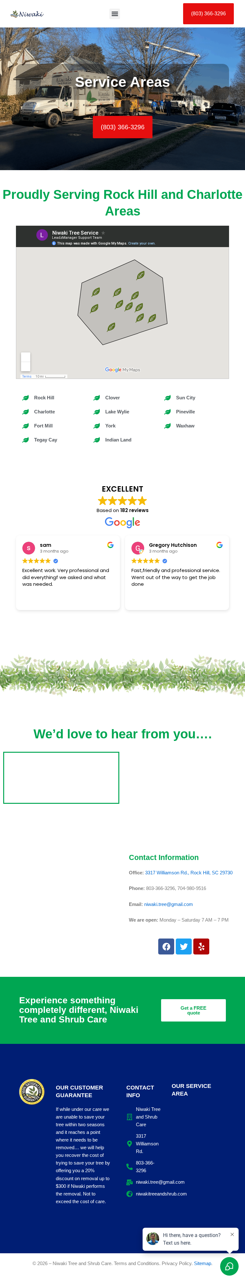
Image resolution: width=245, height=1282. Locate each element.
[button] (114, 14)
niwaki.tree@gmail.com (168, 904)
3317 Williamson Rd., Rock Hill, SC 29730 (189, 872)
